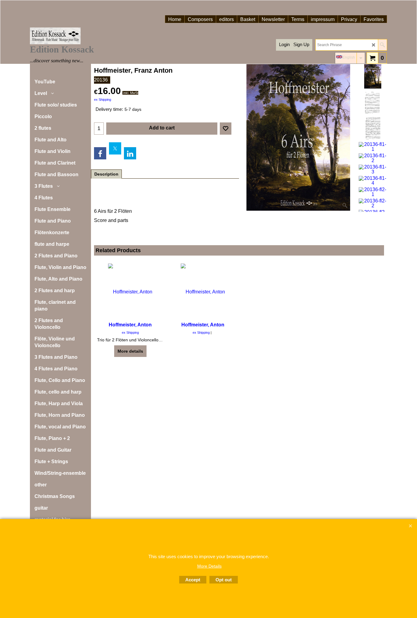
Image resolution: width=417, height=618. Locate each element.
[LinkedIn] (130, 153)
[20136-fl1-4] (373, 181)
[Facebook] (100, 153)
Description (106, 174)
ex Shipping (102, 99)
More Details (209, 566)
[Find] (382, 44)
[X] (115, 148)
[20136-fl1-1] (373, 147)
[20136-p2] (373, 128)
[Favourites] (225, 128)
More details (130, 351)
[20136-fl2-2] (373, 203)
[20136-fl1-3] (373, 169)
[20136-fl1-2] (373, 158)
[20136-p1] (373, 102)
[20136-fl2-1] (373, 192)
